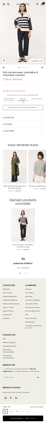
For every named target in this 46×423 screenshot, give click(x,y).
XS (5, 411)
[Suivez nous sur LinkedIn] (16, 398)
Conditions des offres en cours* (33, 327)
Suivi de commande (32, 307)
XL (29, 411)
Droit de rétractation (32, 311)
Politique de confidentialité (8, 357)
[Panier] (42, 4)
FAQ (26, 315)
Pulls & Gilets (7, 293)
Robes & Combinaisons (11, 304)
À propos (28, 289)
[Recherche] (8, 4)
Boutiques (29, 296)
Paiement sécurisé (9, 346)
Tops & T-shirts (8, 307)
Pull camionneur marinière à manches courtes (23, 246)
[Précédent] (4, 67)
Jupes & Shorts (8, 311)
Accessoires (7, 315)
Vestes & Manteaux (10, 296)
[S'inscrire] (38, 377)
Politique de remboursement (8, 351)
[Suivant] (42, 67)
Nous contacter (31, 318)
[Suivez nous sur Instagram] (5, 398)
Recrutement (30, 322)
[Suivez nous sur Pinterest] (10, 398)
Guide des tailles (36, 407)
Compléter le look (36, 61)
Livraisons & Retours (32, 300)
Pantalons (6, 289)
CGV (4, 339)
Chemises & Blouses (10, 300)
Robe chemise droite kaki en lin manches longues (14, 187)
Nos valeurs (29, 293)
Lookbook (6, 318)
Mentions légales (9, 342)
